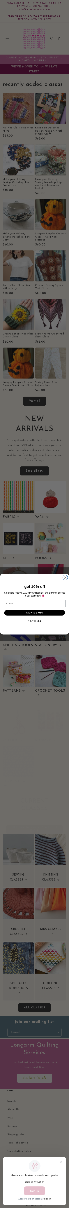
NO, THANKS (34, 621)
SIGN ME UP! (34, 612)
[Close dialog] (65, 577)
